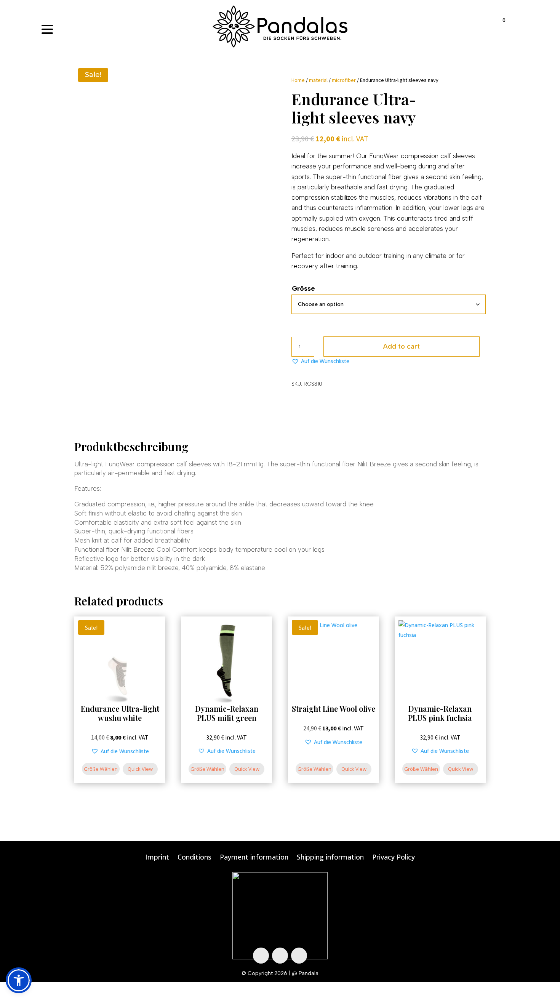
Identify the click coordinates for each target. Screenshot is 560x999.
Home (298, 80)
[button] (320, 361)
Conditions (194, 857)
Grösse (303, 288)
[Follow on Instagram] (280, 956)
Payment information (254, 857)
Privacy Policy (393, 857)
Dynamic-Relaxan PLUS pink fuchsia (440, 713)
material (318, 80)
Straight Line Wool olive (333, 708)
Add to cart (401, 346)
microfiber (344, 80)
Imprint (157, 857)
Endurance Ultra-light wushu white (120, 713)
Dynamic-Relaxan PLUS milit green (226, 713)
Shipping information (330, 857)
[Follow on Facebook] (261, 956)
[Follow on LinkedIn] (299, 956)
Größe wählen (101, 768)
